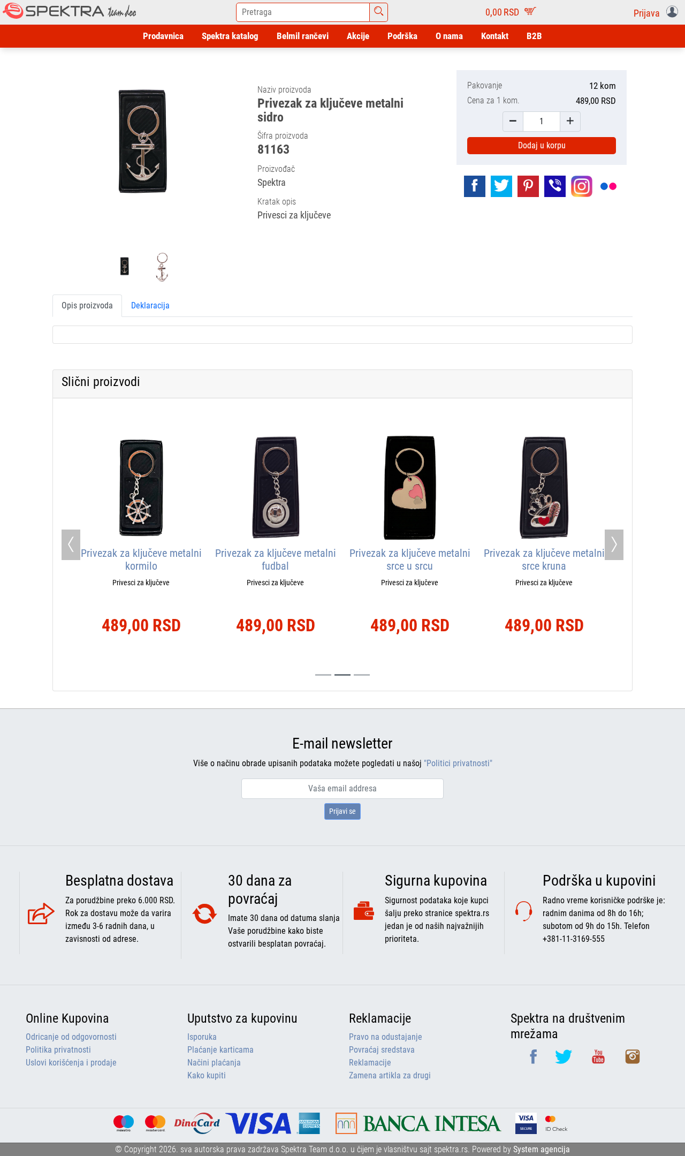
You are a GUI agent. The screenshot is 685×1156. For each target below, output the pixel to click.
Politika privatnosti (58, 1050)
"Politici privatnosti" (458, 763)
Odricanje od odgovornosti (71, 1037)
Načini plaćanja (214, 1062)
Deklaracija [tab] (150, 305)
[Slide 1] (342, 675)
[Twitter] (564, 1060)
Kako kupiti (206, 1075)
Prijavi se (342, 811)
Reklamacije (370, 1062)
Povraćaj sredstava (382, 1050)
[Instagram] (632, 1060)
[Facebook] (534, 1060)
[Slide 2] (362, 675)
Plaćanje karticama (220, 1050)
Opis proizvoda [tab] (87, 305)
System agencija (541, 1149)
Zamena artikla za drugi (390, 1075)
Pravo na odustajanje (385, 1037)
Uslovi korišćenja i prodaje (71, 1062)
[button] (658, 12)
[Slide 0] (323, 675)
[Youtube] (599, 1060)
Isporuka (202, 1037)
